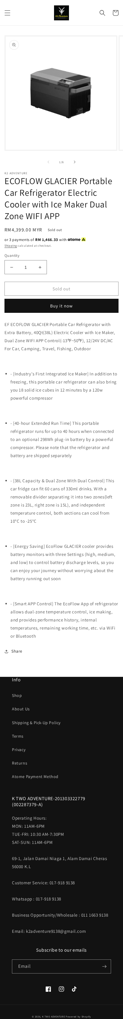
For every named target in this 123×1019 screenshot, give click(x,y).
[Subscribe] (104, 966)
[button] (7, 12)
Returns (19, 763)
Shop (17, 695)
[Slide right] (74, 162)
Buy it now (61, 306)
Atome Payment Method (35, 776)
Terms (18, 736)
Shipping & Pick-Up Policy (36, 722)
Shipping (10, 246)
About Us (21, 709)
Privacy (18, 749)
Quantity (11, 255)
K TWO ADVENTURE (53, 1016)
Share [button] (16, 651)
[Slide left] (48, 162)
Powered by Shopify (78, 1016)
